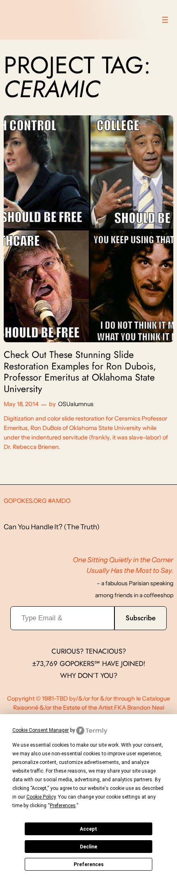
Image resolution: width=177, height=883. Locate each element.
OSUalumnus (75, 404)
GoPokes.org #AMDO (37, 501)
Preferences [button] (63, 805)
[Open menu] (165, 20)
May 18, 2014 (21, 404)
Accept (88, 829)
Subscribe (141, 618)
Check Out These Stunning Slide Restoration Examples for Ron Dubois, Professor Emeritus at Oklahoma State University (80, 372)
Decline (88, 847)
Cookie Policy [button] (41, 797)
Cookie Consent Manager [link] (40, 730)
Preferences (89, 864)
